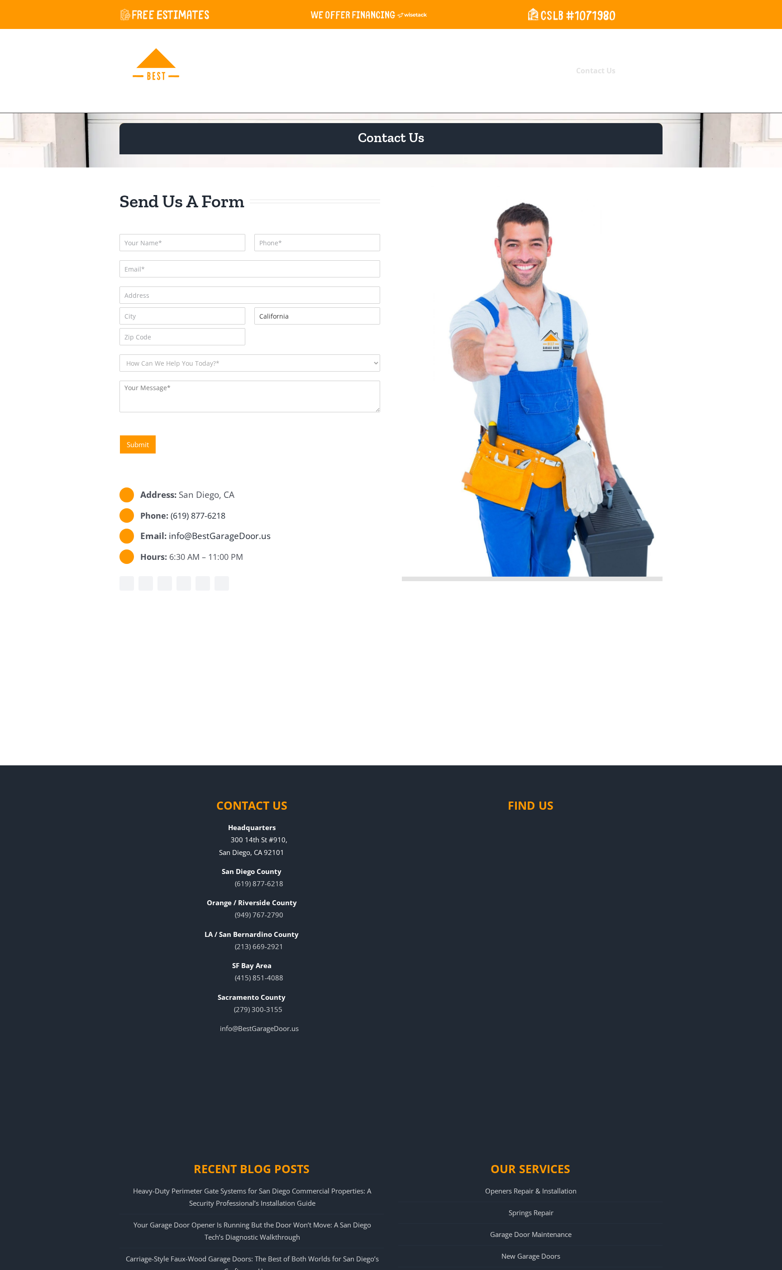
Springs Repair (531, 1212)
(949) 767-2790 (259, 914)
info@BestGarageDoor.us (220, 536)
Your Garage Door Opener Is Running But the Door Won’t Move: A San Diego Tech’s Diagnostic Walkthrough (252, 1230)
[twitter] (164, 583)
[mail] (222, 583)
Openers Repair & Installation (531, 1190)
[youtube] (183, 583)
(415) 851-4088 (259, 977)
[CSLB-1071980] (570, 13)
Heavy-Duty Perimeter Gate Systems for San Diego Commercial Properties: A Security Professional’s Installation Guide (252, 1197)
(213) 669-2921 (259, 946)
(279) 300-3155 (258, 1009)
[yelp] (145, 583)
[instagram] (203, 583)
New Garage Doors (530, 1255)
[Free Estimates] (164, 13)
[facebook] (126, 583)
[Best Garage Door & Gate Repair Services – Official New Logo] (156, 70)
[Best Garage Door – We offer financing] (368, 13)
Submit (138, 444)
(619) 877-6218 (198, 515)
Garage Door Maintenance (531, 1234)
